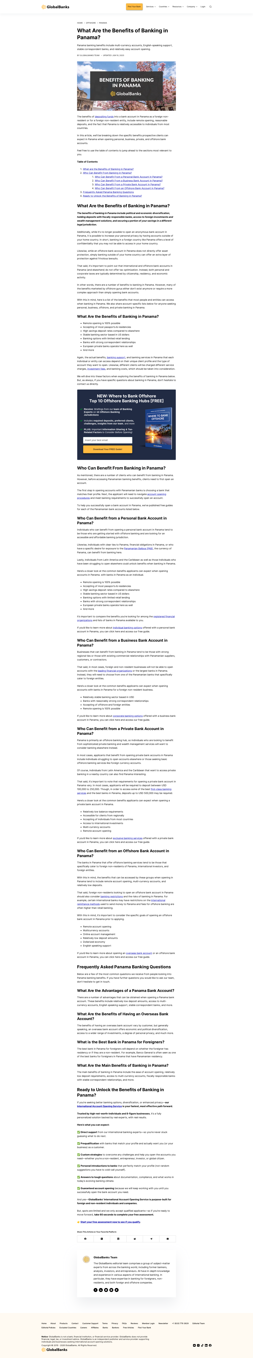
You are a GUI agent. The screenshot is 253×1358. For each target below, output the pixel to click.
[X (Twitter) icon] (106, 1290)
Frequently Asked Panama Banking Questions (108, 192)
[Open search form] (210, 7)
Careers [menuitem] (83, 1328)
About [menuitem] (53, 1323)
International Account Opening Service (99, 1106)
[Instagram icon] (111, 1290)
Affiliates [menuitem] (95, 1328)
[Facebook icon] (96, 1290)
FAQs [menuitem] (124, 1323)
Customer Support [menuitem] (90, 1323)
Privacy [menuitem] (115, 1323)
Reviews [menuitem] (134, 1323)
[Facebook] (85, 1239)
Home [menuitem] (44, 1323)
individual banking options (127, 627)
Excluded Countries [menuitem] (67, 1328)
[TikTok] (202, 1345)
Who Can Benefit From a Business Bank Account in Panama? (129, 180)
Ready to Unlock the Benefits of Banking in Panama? (112, 196)
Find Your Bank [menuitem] (134, 6)
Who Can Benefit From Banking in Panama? (107, 172)
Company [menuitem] (191, 6)
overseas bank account (139, 953)
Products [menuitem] (64, 1323)
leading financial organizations (115, 670)
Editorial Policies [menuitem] (48, 1328)
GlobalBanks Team (89, 55)
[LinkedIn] (118, 1239)
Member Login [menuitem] (148, 1323)
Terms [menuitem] (105, 1323)
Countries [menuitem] (163, 6)
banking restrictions (112, 896)
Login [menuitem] (203, 6)
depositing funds (104, 116)
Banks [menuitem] (105, 1328)
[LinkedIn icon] (101, 1290)
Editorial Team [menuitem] (199, 1323)
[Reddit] (135, 1239)
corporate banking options (128, 716)
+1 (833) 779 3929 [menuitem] (180, 1323)
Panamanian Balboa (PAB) (138, 548)
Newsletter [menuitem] (163, 1323)
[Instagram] (198, 1345)
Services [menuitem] (150, 6)
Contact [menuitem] (75, 1323)
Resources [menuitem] (176, 6)
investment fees (96, 368)
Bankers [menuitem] (115, 1328)
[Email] (167, 1239)
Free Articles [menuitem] (128, 1328)
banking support (116, 357)
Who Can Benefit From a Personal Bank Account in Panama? (128, 176)
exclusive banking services (127, 838)
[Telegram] (151, 1239)
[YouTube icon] (117, 1290)
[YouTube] (194, 1345)
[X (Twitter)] (102, 1239)
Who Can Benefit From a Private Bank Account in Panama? (128, 184)
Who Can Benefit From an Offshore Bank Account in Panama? (129, 188)
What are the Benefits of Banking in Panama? (108, 169)
